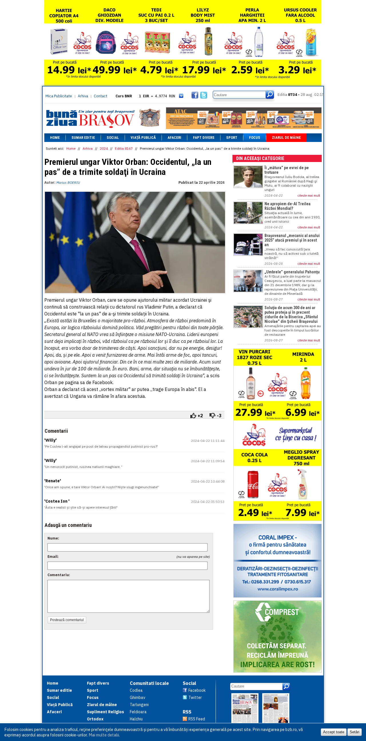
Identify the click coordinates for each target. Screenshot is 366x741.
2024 (104, 148)
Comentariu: (58, 575)
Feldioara (138, 711)
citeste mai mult (309, 195)
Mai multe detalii (104, 735)
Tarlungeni (139, 704)
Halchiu (136, 719)
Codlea (136, 690)
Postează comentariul (67, 620)
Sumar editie (83, 137)
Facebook (197, 690)
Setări (354, 732)
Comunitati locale (149, 683)
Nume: (53, 538)
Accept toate (333, 732)
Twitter (195, 697)
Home (55, 137)
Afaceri (174, 137)
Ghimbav (137, 697)
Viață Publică (143, 137)
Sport (231, 137)
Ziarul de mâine (286, 137)
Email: (53, 556)
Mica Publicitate (58, 96)
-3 (219, 415)
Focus (254, 137)
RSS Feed (196, 719)
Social (113, 137)
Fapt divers (203, 137)
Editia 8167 (124, 148)
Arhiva (83, 96)
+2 (200, 415)
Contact (100, 96)
